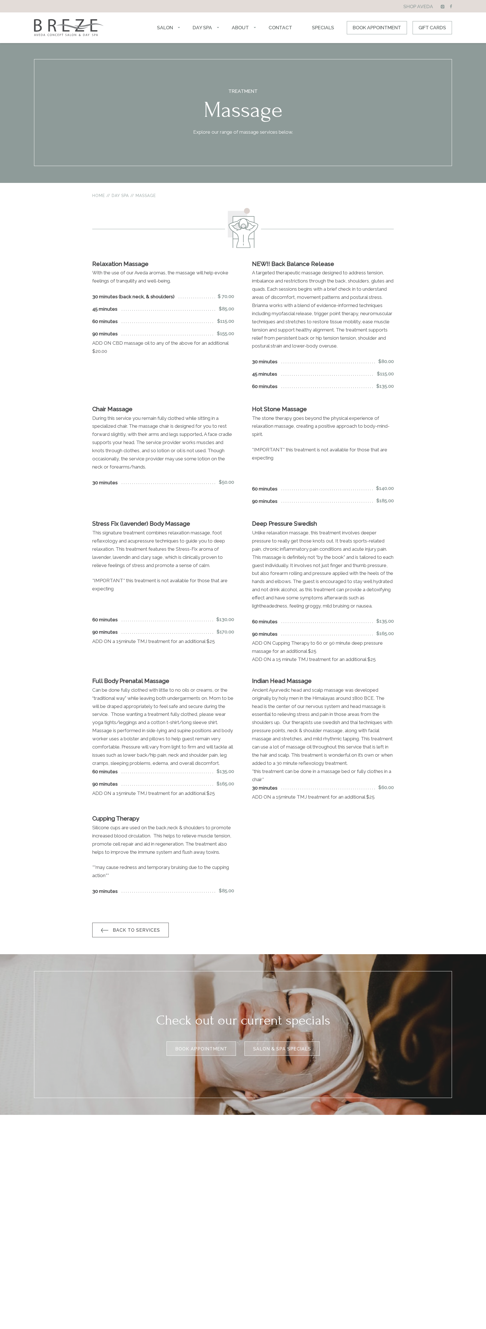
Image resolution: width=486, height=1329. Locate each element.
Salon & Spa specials (282, 1049)
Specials (323, 27)
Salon (165, 27)
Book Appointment (377, 27)
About (240, 27)
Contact (280, 27)
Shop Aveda (418, 6)
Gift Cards (432, 27)
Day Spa (202, 27)
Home (98, 195)
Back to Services (136, 930)
